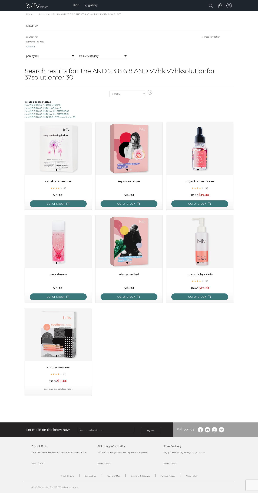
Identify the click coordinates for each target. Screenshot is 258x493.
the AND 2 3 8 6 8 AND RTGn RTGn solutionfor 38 (50, 117)
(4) (64, 374)
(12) (206, 188)
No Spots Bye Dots (200, 274)
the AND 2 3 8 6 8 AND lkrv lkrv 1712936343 (47, 114)
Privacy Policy (168, 476)
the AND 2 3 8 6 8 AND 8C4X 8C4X (43, 105)
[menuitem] (76, 5)
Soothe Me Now (58, 367)
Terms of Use (113, 476)
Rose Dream (58, 274)
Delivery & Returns (140, 476)
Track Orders (67, 476)
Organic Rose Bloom (200, 181)
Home (29, 14)
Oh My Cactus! (129, 274)
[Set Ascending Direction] (149, 93)
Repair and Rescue (58, 181)
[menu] (85, 5)
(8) (65, 188)
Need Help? (191, 476)
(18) (206, 281)
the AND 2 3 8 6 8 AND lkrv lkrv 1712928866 (47, 111)
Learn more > (38, 463)
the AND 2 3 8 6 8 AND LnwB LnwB (43, 108)
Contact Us (90, 476)
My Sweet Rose (129, 181)
